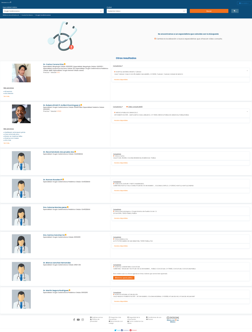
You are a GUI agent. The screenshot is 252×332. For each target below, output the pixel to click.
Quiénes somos (97, 317)
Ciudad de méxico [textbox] (146, 11)
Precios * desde (49, 72)
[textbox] (180, 72)
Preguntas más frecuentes (115, 318)
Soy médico (244, 3)
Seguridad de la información (133, 318)
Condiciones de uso (154, 317)
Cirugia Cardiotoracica (43, 15)
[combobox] (52, 10)
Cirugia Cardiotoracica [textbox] (52, 11)
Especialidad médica (10, 7)
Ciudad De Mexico (27, 15)
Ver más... (7, 96)
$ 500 (59, 111)
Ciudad (109, 7)
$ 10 (58, 72)
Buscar (209, 11)
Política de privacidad (94, 320)
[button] (235, 11)
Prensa (150, 319)
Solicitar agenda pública (124, 278)
